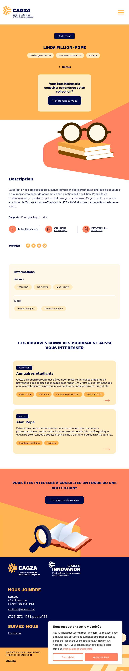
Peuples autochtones (29, 443)
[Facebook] (28, 246)
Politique (93, 55)
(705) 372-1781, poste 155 (27, 616)
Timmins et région (54, 308)
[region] (85, 642)
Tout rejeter (68, 657)
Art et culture (25, 394)
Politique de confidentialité (78, 648)
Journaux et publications (70, 55)
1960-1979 (23, 287)
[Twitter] (33, 246)
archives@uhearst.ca (21, 609)
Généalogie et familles (40, 55)
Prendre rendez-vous (64, 100)
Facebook (14, 633)
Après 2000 (62, 287)
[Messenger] (44, 246)
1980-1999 (42, 287)
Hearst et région (26, 308)
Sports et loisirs (94, 394)
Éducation (44, 394)
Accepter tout (101, 657)
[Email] (39, 246)
